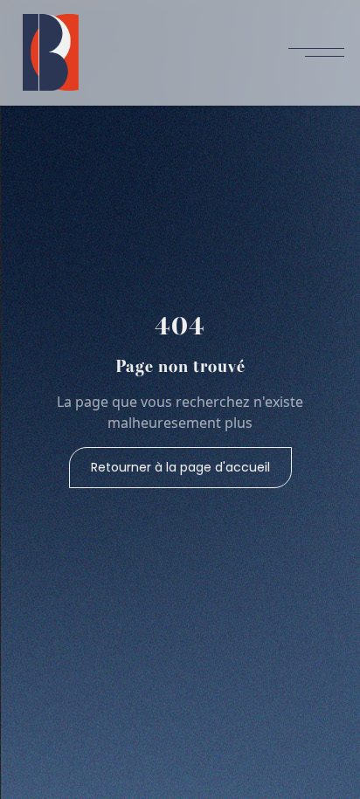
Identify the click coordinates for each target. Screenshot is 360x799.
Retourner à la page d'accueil (180, 467)
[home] (46, 52)
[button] (316, 52)
